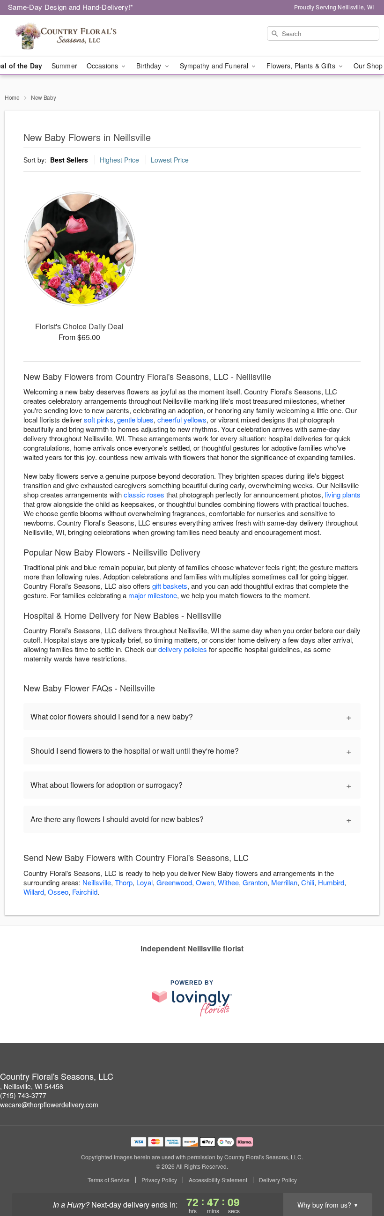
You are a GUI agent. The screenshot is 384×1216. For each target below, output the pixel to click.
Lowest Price (170, 159)
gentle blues (135, 419)
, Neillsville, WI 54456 (31, 1086)
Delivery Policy (278, 1180)
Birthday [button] (149, 65)
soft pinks (98, 419)
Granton (255, 882)
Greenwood (174, 882)
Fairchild (84, 892)
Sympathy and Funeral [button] (215, 65)
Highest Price (119, 159)
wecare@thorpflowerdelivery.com (49, 1104)
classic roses (144, 494)
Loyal (144, 882)
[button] (359, 1176)
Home (12, 97)
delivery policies (182, 649)
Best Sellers (69, 159)
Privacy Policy (159, 1180)
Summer (64, 65)
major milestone (152, 595)
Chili (307, 882)
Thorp (124, 882)
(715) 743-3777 (23, 1095)
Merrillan (284, 882)
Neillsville (96, 882)
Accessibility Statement (218, 1180)
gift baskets (169, 586)
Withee (228, 882)
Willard (33, 892)
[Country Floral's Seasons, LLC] (65, 36)
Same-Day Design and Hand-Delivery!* (70, 7)
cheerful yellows (182, 419)
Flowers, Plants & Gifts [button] (301, 65)
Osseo (58, 892)
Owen (205, 882)
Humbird (331, 882)
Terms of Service (109, 1180)
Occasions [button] (103, 65)
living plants (343, 494)
